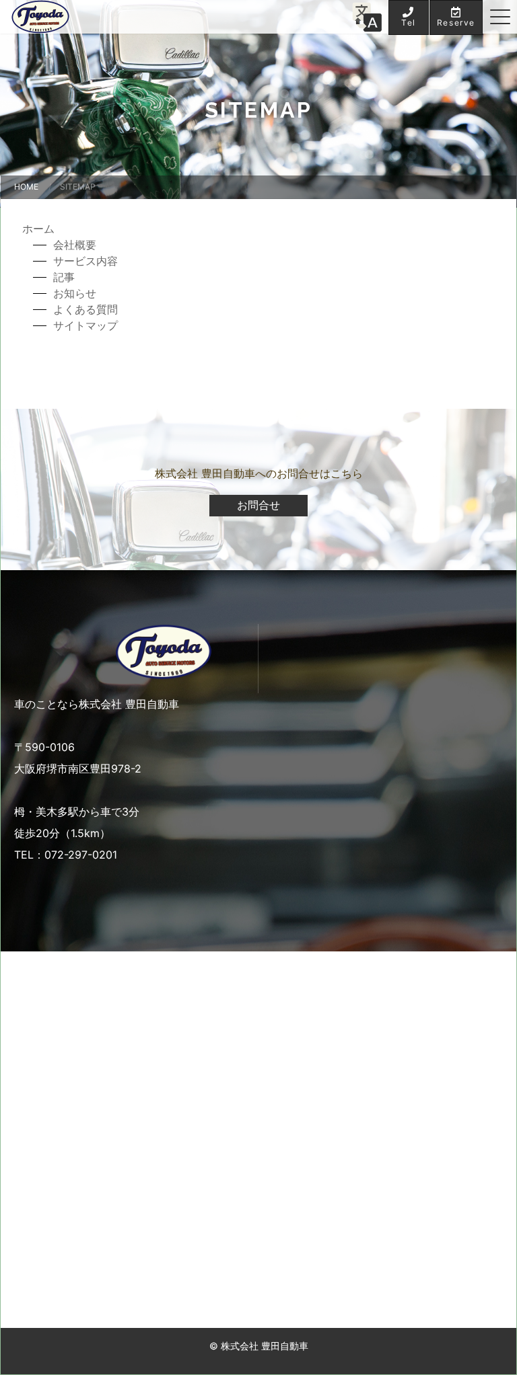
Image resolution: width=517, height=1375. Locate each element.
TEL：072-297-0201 (65, 854)
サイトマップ (85, 325)
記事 (64, 277)
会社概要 (74, 244)
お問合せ (258, 505)
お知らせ (74, 293)
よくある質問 (85, 309)
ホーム (38, 228)
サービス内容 (85, 261)
